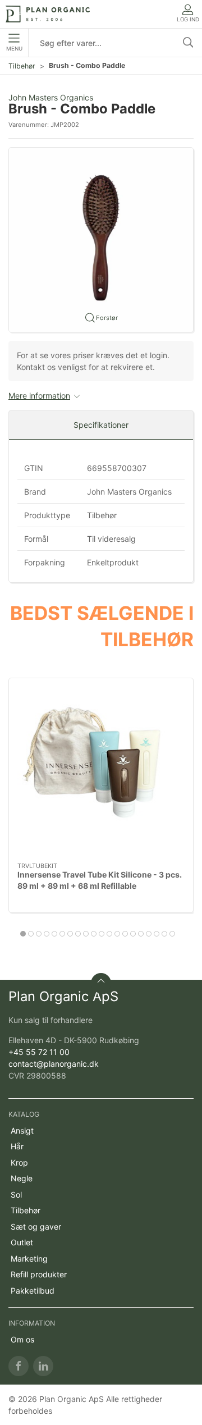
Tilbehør (21, 66)
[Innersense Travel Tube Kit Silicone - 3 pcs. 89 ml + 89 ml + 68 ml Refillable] (101, 770)
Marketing (29, 1258)
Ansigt (22, 1130)
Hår (17, 1146)
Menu (14, 48)
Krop (19, 1162)
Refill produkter (39, 1274)
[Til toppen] (101, 983)
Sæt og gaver (36, 1226)
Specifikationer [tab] (101, 425)
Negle (22, 1178)
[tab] (23, 934)
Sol (16, 1194)
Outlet (22, 1242)
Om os (22, 1339)
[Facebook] (18, 1366)
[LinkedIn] (43, 1366)
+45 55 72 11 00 (39, 1052)
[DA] (47, 14)
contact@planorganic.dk (53, 1063)
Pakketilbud (32, 1290)
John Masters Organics (50, 97)
